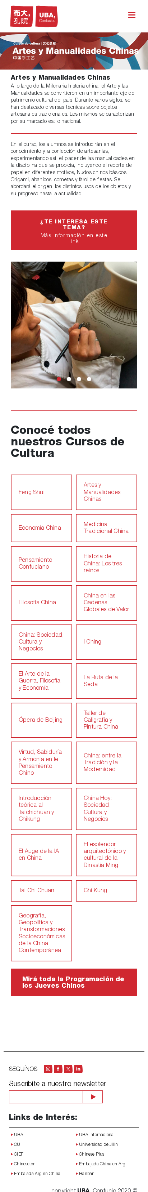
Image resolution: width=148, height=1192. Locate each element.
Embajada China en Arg (101, 1164)
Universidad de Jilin (98, 1145)
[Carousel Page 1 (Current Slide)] (59, 379)
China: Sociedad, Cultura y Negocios (41, 642)
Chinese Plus (91, 1154)
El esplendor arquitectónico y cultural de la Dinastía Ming (105, 855)
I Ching (92, 642)
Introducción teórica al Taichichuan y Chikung (36, 809)
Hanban (86, 1174)
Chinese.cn (24, 1164)
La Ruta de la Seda (101, 681)
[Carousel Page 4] (89, 379)
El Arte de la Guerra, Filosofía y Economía (39, 681)
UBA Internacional (96, 1135)
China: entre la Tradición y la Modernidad (102, 763)
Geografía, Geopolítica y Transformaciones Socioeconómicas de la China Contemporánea (42, 933)
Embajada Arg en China (36, 1174)
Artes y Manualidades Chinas (102, 492)
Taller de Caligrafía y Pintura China (101, 720)
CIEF (18, 1154)
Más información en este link (74, 231)
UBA (18, 1135)
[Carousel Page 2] (69, 379)
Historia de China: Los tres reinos (103, 564)
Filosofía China (37, 603)
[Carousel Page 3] (79, 379)
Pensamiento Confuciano (35, 564)
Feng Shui (32, 493)
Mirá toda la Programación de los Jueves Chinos (73, 983)
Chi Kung (95, 891)
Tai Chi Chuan (37, 891)
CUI (17, 1145)
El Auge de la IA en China (39, 855)
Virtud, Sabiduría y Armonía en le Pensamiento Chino (40, 763)
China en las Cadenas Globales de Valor (106, 603)
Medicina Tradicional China (106, 528)
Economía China (40, 528)
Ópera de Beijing (41, 721)
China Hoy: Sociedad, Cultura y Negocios (98, 809)
